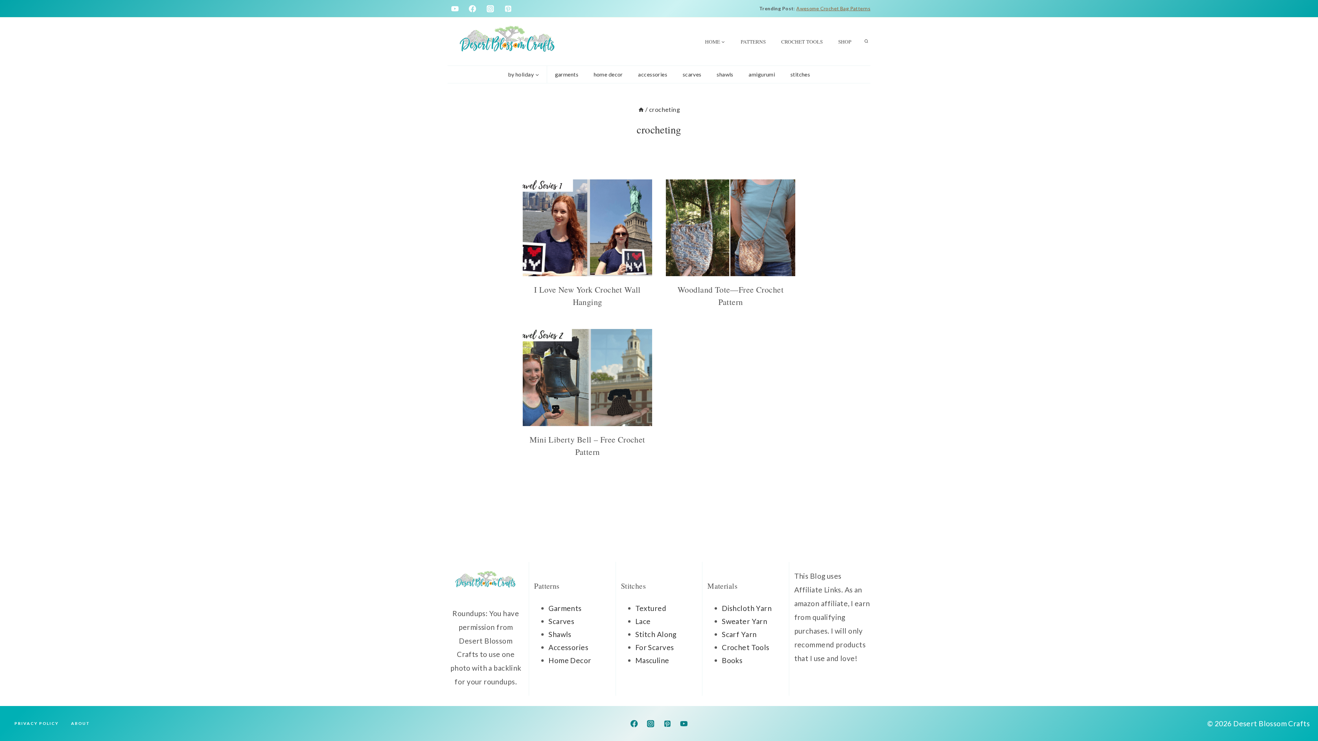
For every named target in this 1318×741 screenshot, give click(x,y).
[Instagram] (490, 8)
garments (566, 74)
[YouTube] (455, 8)
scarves (692, 74)
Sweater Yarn (744, 621)
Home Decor (569, 660)
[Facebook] (472, 8)
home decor (608, 74)
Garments (564, 608)
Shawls (725, 74)
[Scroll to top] (1300, 713)
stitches (800, 74)
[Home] (641, 109)
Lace (643, 621)
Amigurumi (762, 74)
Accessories (568, 647)
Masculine (652, 660)
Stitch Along (656, 634)
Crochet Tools (802, 41)
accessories (652, 74)
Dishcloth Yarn (747, 608)
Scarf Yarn (739, 634)
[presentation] (587, 228)
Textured (650, 608)
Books (732, 660)
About (80, 723)
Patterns (753, 41)
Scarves (561, 621)
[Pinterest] (508, 8)
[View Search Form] (866, 41)
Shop (844, 41)
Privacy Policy (36, 723)
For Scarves (654, 647)
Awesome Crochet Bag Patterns (833, 8)
